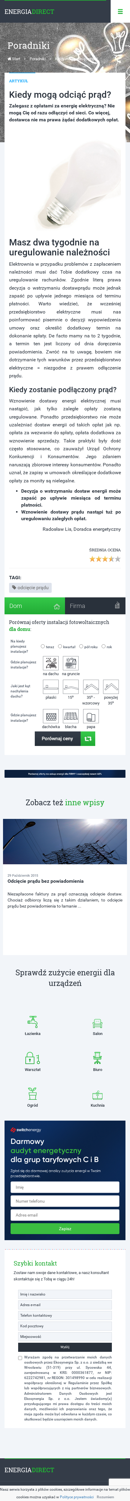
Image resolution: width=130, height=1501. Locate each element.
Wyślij (65, 1347)
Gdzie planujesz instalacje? (23, 664)
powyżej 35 (111, 700)
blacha (70, 726)
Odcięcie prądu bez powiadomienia (46, 881)
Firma (77, 605)
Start (15, 59)
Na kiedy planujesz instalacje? (19, 646)
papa (91, 726)
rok (109, 647)
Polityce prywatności (77, 1497)
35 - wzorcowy (90, 700)
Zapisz (65, 1228)
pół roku (91, 647)
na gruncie (71, 674)
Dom (15, 605)
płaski (51, 697)
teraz (50, 647)
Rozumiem (105, 1497)
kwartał (69, 647)
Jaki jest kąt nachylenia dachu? (20, 691)
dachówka (51, 726)
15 (71, 697)
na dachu (51, 674)
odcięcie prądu (33, 587)
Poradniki (38, 59)
